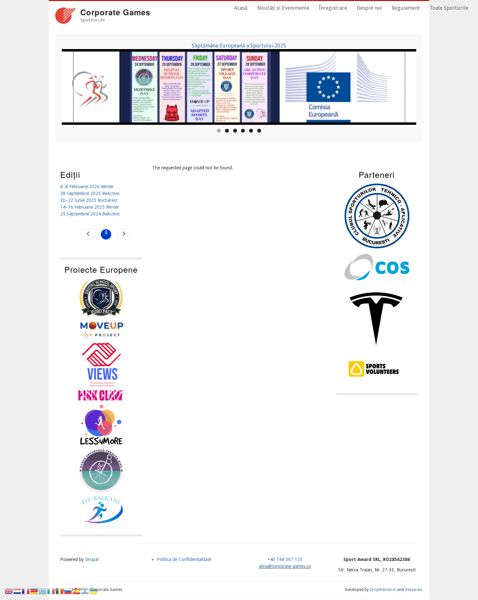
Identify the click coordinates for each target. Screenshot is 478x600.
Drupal (92, 559)
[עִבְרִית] (85, 590)
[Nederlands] (17, 590)
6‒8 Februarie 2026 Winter (87, 186)
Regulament (406, 8)
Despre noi (369, 8)
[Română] (60, 590)
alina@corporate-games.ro (285, 566)
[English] (9, 590)
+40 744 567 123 (284, 559)
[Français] (26, 590)
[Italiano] (51, 590)
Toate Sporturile (449, 8)
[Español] (77, 590)
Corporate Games (115, 12)
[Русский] (68, 590)
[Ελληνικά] (43, 590)
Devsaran (413, 589)
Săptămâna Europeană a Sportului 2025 (160, 46)
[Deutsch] (34, 590)
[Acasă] (65, 16)
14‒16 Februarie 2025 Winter (89, 207)
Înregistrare (333, 8)
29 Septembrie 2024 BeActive (89, 213)
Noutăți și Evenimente (283, 8)
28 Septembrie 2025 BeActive (89, 193)
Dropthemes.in (383, 589)
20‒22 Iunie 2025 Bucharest (88, 200)
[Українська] (93, 590)
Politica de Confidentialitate (184, 559)
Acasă (240, 8)
